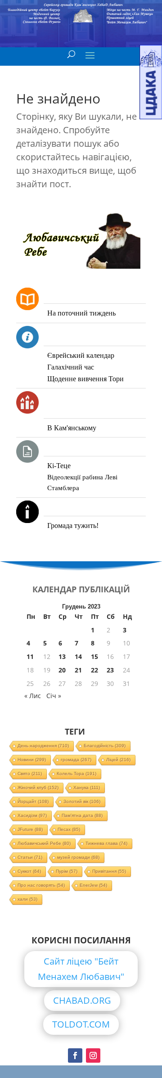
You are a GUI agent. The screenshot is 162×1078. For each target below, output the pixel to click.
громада (76, 759)
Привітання (109, 871)
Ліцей (118, 759)
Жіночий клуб (38, 787)
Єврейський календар (80, 355)
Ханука (86, 787)
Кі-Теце (59, 465)
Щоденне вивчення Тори (85, 379)
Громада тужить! (73, 525)
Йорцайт (33, 801)
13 (62, 656)
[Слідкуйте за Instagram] (93, 1055)
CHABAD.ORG (82, 1000)
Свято (30, 773)
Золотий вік (81, 801)
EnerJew (93, 885)
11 (30, 656)
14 (78, 656)
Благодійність (105, 745)
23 (110, 670)
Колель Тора (76, 773)
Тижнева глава (106, 843)
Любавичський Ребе (44, 843)
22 (94, 670)
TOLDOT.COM (81, 1024)
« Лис (32, 695)
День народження (43, 745)
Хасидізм (32, 815)
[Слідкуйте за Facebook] (75, 1055)
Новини (32, 759)
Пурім (66, 871)
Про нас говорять (41, 885)
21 (78, 670)
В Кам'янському (71, 428)
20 (62, 670)
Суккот (29, 871)
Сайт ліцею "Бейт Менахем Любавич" (81, 969)
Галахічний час (70, 367)
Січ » (53, 695)
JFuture (30, 829)
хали (27, 899)
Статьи (30, 857)
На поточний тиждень (81, 313)
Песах (69, 829)
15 (94, 656)
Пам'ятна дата (82, 815)
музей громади (78, 857)
